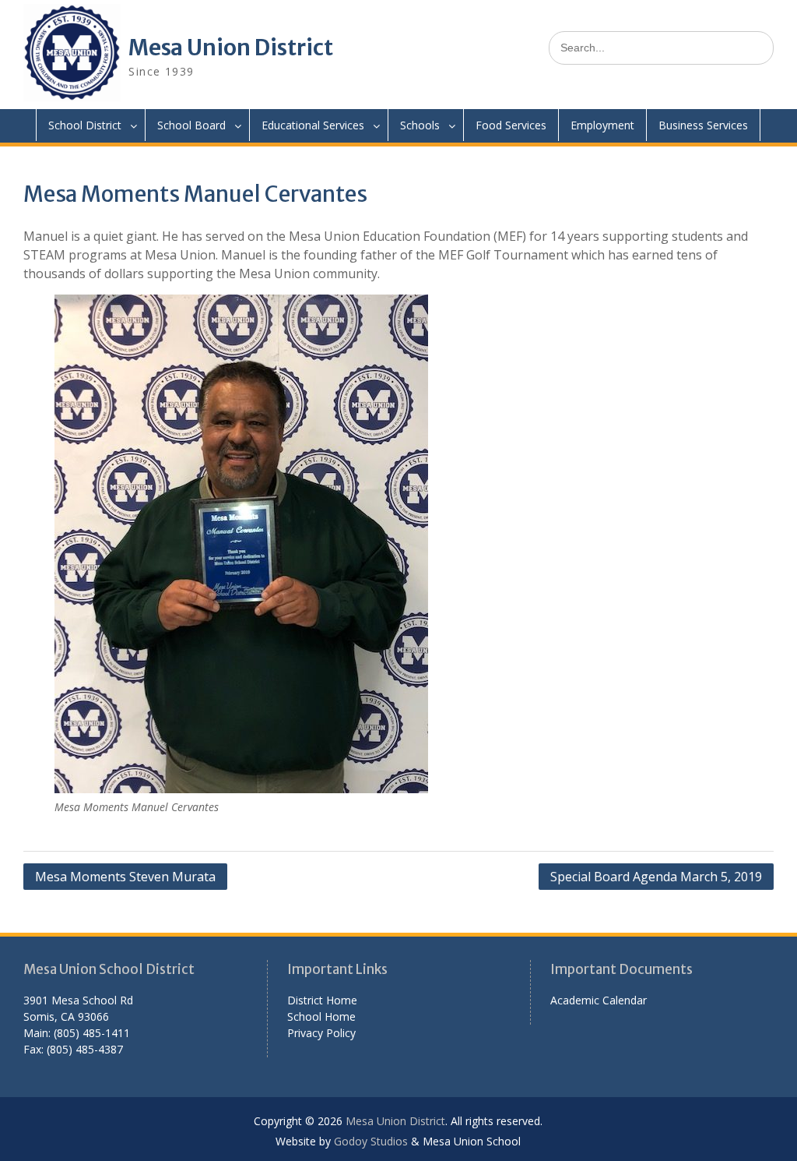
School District (84, 125)
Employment (602, 125)
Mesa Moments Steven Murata (125, 876)
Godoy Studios (371, 1141)
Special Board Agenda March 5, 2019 (656, 876)
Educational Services (313, 125)
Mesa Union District (230, 48)
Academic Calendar (598, 1000)
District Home (322, 1000)
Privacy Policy (321, 1032)
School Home (321, 1016)
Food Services (511, 125)
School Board (191, 125)
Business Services (703, 125)
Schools (420, 125)
